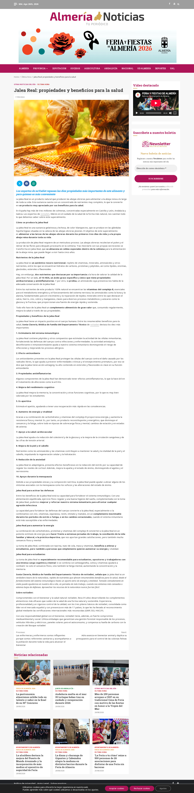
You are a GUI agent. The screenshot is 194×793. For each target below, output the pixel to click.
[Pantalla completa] (175, 113)
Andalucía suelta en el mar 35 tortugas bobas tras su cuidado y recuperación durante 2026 (71, 672)
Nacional (127, 68)
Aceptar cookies (116, 788)
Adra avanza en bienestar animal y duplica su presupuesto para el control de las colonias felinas (101, 635)
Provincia (39, 68)
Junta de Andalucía (64, 688)
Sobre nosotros (58, 783)
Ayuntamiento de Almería (28, 747)
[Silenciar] (170, 113)
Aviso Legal (43, 783)
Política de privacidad (24, 783)
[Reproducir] (136, 113)
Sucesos (75, 68)
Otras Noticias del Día (25, 84)
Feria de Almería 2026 (26, 688)
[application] (156, 103)
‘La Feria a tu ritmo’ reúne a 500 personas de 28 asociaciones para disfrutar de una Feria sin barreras (110, 731)
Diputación (59, 68)
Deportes (160, 68)
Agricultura (92, 68)
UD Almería (144, 68)
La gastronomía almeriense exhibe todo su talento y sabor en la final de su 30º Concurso (32, 672)
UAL (172, 68)
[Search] (178, 4)
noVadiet (44, 213)
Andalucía (110, 68)
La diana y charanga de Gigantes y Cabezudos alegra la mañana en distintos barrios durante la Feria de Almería (71, 731)
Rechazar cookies (142, 788)
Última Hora (43, 84)
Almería (24, 68)
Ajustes (163, 788)
